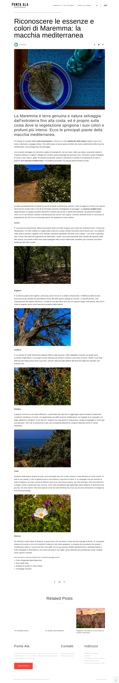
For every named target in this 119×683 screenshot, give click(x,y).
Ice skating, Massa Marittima (54, 631)
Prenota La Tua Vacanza (64, 5)
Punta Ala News (84, 5)
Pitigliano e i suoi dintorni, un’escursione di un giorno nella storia (90, 631)
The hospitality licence (21, 631)
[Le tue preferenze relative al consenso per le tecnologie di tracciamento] (116, 680)
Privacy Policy (101, 679)
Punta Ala (17, 12)
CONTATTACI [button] (23, 666)
